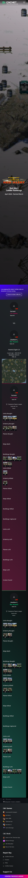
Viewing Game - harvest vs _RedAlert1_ (12, 801)
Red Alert (8, 799)
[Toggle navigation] (24, 3)
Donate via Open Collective (14, 294)
